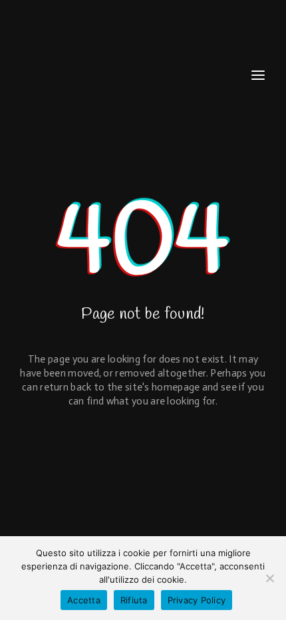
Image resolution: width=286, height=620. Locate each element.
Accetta (83, 600)
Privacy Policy (197, 600)
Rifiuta (134, 600)
